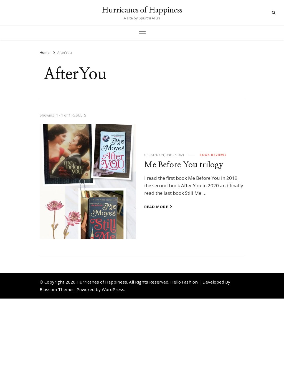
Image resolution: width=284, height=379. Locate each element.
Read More (156, 206)
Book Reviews (213, 155)
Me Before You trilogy (183, 165)
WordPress (113, 289)
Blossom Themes (57, 289)
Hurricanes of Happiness (142, 9)
